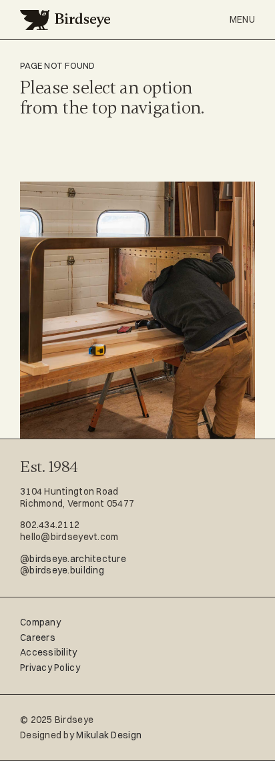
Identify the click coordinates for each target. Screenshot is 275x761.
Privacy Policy (50, 667)
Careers (37, 637)
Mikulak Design (109, 735)
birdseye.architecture (77, 558)
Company (40, 622)
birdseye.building (66, 570)
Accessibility (48, 652)
